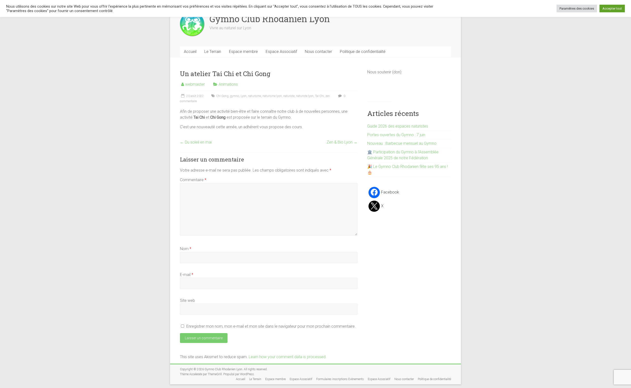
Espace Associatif (281, 51)
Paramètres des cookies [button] (577, 8)
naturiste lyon (305, 96)
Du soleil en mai (196, 142)
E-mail (186, 274)
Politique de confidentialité (363, 51)
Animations (228, 84)
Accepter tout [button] (612, 8)
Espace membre (243, 51)
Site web (187, 300)
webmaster (195, 84)
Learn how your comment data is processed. (288, 357)
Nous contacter (318, 51)
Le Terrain (212, 51)
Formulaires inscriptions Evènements (340, 379)
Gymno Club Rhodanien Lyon (270, 19)
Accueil (190, 51)
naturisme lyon (272, 96)
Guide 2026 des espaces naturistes (397, 126)
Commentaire (193, 180)
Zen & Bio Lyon (342, 142)
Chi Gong (222, 96)
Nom (185, 248)
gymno (234, 96)
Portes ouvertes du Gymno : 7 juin (396, 134)
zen (327, 96)
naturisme (254, 96)
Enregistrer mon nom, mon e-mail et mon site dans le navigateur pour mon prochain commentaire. (271, 326)
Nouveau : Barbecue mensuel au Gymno (402, 143)
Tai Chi (319, 96)
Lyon (243, 96)
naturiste (289, 96)
